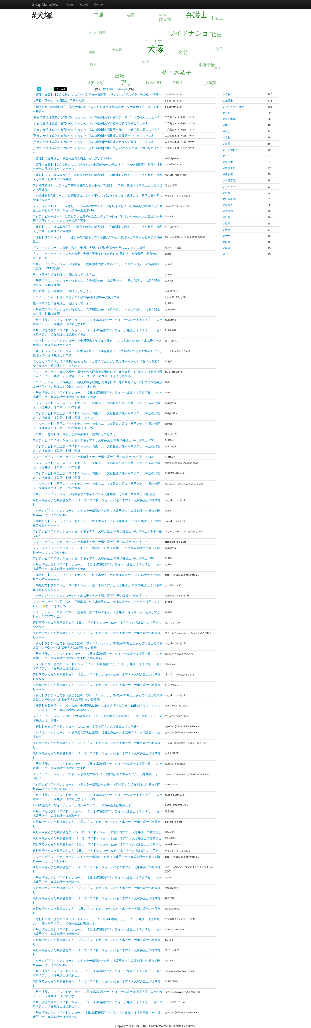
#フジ (226, 156)
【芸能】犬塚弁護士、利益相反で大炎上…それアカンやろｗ (73, 158)
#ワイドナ (229, 186)
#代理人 (228, 205)
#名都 (226, 193)
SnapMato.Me (45, 4)
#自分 (226, 248)
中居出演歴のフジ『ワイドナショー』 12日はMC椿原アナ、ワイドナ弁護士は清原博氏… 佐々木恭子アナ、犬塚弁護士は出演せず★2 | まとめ (97, 394)
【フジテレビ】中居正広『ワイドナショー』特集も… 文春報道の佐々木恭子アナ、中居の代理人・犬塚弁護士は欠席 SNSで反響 (96, 404)
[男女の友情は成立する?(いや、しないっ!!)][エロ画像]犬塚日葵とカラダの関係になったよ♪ (93, 141)
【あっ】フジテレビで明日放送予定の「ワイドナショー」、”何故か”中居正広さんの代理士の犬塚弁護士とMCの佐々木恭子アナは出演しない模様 (97, 645)
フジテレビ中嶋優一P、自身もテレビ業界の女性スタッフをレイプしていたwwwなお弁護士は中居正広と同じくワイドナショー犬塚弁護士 (98, 218)
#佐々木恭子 (230, 119)
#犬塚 (226, 94)
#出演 (226, 143)
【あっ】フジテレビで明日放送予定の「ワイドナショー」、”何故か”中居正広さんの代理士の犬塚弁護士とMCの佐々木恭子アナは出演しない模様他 (97, 697)
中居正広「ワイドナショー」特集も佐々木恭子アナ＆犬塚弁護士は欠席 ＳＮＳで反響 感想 (94, 494)
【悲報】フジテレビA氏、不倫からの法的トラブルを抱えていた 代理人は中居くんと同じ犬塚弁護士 (97, 239)
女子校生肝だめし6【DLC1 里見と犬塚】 (60, 100)
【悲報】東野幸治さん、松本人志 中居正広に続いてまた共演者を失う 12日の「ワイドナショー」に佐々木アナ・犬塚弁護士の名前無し (97, 707)
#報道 (226, 242)
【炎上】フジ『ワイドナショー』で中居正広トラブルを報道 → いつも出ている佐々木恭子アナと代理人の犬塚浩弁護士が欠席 (97, 342)
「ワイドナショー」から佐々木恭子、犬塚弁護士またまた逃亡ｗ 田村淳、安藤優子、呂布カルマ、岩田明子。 (95, 255)
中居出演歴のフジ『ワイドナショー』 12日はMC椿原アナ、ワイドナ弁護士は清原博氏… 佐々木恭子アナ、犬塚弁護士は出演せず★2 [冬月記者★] (97, 655)
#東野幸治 (229, 180)
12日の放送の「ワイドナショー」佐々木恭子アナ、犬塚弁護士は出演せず (82, 805)
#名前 (226, 137)
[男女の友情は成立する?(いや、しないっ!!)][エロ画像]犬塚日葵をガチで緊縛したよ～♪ (90, 123)
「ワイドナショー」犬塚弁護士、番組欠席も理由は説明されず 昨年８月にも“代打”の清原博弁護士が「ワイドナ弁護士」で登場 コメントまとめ (97, 384)
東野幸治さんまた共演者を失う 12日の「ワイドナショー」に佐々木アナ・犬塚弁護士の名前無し (97, 502)
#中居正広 (229, 168)
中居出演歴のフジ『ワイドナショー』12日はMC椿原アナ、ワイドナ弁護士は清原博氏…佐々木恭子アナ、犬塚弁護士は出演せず (97, 993)
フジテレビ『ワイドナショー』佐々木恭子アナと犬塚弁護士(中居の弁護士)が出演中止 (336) (94, 440)
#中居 (226, 131)
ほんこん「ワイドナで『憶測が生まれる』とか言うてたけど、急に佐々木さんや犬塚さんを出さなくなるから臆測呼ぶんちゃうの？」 (96, 363)
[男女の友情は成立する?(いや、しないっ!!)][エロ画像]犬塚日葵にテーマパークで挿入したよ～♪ (96, 117)
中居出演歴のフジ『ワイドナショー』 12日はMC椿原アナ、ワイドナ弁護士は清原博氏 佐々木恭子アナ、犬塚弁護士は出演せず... (97, 1004)
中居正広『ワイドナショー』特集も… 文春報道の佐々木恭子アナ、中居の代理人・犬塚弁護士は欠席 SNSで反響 (96, 266)
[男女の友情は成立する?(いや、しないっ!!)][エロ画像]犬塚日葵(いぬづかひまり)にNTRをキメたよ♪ (97, 149)
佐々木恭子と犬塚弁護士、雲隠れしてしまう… (64, 274)
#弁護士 (228, 100)
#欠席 (226, 217)
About (84, 4)
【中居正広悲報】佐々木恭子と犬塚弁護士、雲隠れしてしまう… (76, 434)
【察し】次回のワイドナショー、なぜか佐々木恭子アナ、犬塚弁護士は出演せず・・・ (90, 726)
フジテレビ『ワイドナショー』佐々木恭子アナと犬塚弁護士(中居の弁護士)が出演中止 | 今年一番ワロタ (97, 533)
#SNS (226, 254)
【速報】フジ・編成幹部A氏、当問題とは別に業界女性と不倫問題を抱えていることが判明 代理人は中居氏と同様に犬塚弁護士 (97, 176)
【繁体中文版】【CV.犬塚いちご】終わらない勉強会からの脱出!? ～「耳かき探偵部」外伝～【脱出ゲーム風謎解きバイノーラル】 (97, 166)
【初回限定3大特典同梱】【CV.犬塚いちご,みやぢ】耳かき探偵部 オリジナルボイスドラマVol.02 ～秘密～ (97, 108)
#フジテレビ (230, 150)
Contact (99, 4)
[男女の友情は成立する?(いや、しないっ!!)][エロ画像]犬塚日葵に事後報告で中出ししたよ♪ (93, 135)
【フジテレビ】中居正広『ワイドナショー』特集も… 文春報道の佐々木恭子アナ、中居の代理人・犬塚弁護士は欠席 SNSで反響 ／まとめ (96, 415)
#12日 (226, 125)
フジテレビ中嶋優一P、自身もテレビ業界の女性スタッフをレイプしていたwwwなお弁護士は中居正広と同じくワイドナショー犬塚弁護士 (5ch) (98, 207)
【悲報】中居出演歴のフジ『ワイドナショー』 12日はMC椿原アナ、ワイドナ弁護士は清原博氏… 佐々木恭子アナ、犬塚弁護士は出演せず (96, 921)
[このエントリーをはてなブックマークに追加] (39, 88)
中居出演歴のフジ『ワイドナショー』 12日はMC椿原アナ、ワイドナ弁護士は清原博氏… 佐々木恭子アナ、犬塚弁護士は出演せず (97, 813)
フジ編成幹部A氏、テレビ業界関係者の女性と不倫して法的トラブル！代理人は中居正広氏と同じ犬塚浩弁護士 (97, 187)
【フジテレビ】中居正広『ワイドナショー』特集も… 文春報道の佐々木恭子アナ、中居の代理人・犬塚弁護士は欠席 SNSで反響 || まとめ (96, 425)
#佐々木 (228, 162)
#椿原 (226, 223)
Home (70, 4)
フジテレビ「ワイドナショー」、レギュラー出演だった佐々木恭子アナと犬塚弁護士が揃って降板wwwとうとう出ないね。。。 (96, 512)
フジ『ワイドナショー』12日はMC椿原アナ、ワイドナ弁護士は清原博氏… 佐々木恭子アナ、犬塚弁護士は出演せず (97, 717)
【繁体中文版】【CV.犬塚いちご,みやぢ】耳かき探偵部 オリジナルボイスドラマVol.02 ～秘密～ (97, 94)
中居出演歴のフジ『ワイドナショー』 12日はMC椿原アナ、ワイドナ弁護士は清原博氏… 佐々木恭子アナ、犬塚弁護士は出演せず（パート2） (97, 796)
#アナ (226, 113)
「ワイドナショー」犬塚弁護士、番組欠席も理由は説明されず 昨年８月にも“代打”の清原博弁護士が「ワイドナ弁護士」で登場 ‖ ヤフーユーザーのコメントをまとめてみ (97, 373)
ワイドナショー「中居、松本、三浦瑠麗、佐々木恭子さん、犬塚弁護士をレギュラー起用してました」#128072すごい (96, 614)
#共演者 (228, 174)
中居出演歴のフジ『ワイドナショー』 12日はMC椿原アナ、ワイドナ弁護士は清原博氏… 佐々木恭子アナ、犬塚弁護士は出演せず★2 (97, 321)
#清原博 (228, 211)
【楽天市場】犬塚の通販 (114, 89)
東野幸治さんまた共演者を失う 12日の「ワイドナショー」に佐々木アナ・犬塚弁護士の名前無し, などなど (97, 624)
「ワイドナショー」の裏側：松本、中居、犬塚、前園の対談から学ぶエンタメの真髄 (89, 247)
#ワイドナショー (233, 106)
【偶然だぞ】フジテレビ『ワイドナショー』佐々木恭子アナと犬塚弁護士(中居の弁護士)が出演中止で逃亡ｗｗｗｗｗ (97, 522)
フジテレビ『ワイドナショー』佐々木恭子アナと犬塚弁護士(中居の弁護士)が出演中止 (90, 541)
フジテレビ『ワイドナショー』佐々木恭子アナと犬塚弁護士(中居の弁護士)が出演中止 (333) (94, 456)
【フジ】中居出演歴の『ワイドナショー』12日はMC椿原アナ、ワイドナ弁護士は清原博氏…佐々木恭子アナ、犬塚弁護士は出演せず (97, 666)
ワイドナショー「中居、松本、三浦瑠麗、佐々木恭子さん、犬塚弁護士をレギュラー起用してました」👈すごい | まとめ (96, 603)
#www (226, 236)
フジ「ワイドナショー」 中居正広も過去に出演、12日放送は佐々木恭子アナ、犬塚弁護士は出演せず (97, 734)
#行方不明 (229, 199)
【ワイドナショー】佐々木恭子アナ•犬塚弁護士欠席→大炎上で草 (76, 297)
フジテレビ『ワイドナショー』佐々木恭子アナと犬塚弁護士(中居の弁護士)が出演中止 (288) (94, 558)
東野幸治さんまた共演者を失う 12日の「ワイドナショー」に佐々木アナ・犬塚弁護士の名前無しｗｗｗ (97, 634)
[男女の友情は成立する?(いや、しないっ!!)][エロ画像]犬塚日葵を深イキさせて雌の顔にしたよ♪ (96, 129)
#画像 (226, 229)
